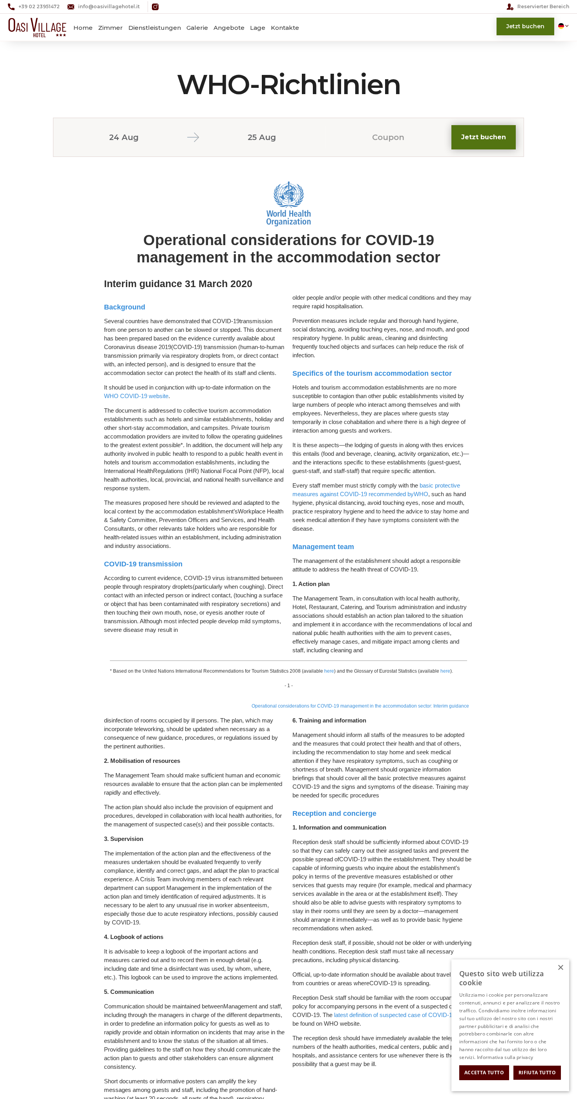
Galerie (197, 27)
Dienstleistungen (154, 27)
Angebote (229, 27)
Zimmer (110, 27)
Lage (257, 27)
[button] (561, 26)
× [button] (560, 968)
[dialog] (510, 1025)
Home (83, 27)
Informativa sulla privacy (505, 1057)
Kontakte (285, 27)
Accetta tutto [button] (484, 1072)
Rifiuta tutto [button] (537, 1072)
